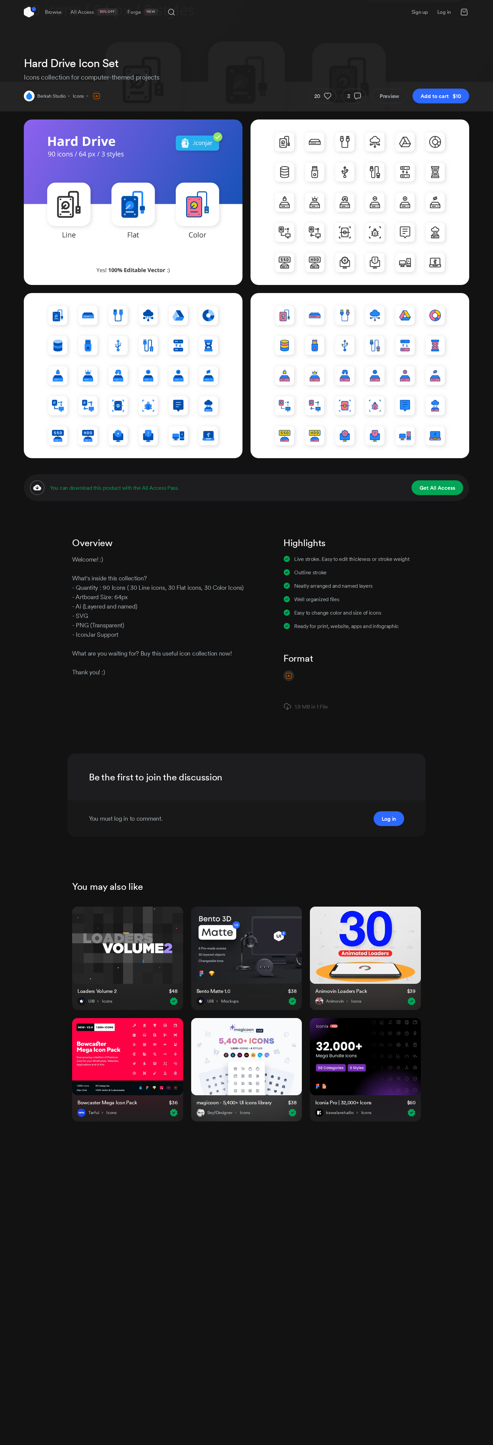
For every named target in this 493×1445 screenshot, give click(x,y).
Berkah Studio (51, 96)
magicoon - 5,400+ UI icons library (234, 1102)
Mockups (230, 1001)
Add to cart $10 (441, 96)
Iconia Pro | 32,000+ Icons (343, 1102)
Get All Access (437, 487)
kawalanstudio (339, 1112)
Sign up (420, 12)
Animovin (335, 1001)
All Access (92, 12)
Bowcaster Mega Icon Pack (107, 1102)
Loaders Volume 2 (97, 991)
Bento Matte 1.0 (213, 991)
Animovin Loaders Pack (341, 991)
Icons (78, 96)
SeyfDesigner (220, 1112)
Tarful (93, 1112)
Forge (141, 12)
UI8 (91, 1001)
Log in (444, 12)
